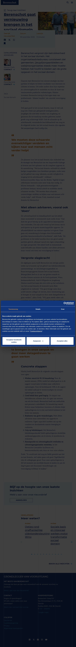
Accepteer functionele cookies (13, 341)
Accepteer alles (62, 341)
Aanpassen (37, 341)
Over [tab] (62, 309)
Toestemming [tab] (13, 309)
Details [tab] (38, 309)
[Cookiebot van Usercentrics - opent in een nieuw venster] (65, 303)
